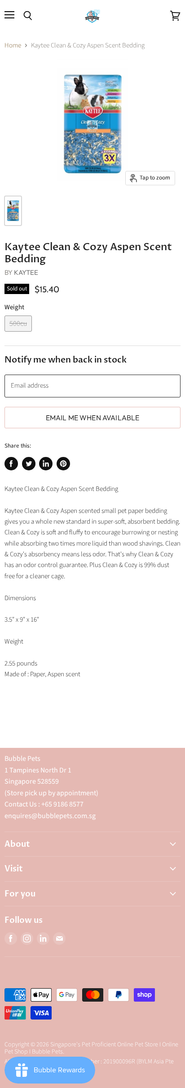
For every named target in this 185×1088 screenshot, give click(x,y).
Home (12, 45)
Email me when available (93, 417)
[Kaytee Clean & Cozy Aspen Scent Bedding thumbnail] (13, 210)
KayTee (26, 272)
